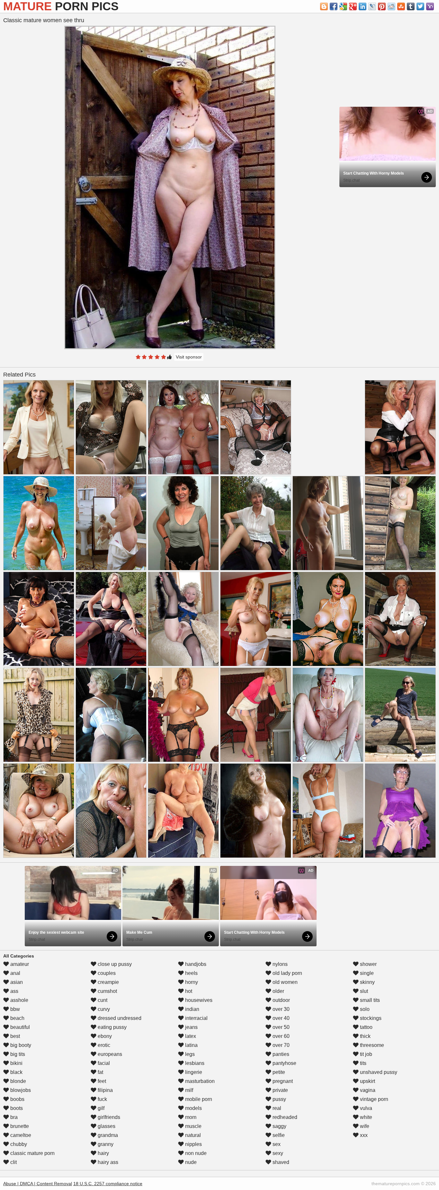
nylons (279, 964)
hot (188, 991)
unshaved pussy (378, 1072)
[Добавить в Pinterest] (382, 6)
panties (280, 1054)
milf (188, 1090)
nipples (193, 1144)
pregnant (282, 1081)
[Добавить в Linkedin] (362, 6)
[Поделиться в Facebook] (333, 6)
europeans (109, 1054)
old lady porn (286, 973)
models (193, 1108)
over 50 (280, 1027)
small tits (369, 1000)
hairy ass (107, 1162)
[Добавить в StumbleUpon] (401, 6)
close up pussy (114, 964)
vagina (367, 1090)
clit (13, 1162)
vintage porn (373, 1099)
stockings (370, 1018)
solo (364, 1009)
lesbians (194, 1063)
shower (368, 964)
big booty (20, 1045)
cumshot (106, 991)
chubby (18, 1144)
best (14, 1036)
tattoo (365, 1027)
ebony (104, 1036)
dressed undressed (118, 1018)
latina (191, 1045)
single (366, 973)
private (279, 1090)
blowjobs (20, 1090)
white (365, 1117)
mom (190, 1117)
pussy (278, 1099)
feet (101, 1081)
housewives (198, 1000)
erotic (103, 1045)
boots (16, 1108)
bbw (14, 1009)
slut (363, 991)
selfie (278, 1135)
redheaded (284, 1117)
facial (103, 1063)
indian (191, 1009)
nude (190, 1162)
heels (191, 973)
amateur (19, 964)
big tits (17, 1054)
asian (16, 982)
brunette (19, 1126)
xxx (363, 1135)
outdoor (280, 1000)
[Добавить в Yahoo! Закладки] (430, 6)
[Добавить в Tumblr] (411, 6)
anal (14, 973)
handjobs (195, 964)
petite (278, 1072)
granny (104, 1144)
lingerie (193, 1072)
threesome (371, 1045)
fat (99, 1072)
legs (189, 1054)
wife (364, 1126)
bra (13, 1117)
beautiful (19, 1027)
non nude (195, 1153)
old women (284, 982)
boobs (16, 1099)
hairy (102, 1153)
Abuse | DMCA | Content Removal (37, 1183)
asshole (18, 1000)
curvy (103, 1009)
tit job (365, 1054)
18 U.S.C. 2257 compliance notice (107, 1183)
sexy (277, 1153)
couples (106, 973)
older (277, 991)
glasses (105, 1126)
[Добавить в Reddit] (391, 6)
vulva (365, 1108)
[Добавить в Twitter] (420, 6)
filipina (104, 1090)
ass (13, 991)
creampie (107, 982)
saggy (278, 1126)
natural (192, 1135)
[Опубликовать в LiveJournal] (372, 6)
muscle (193, 1126)
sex (276, 1144)
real (276, 1108)
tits (362, 1063)
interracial (196, 1018)
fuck (101, 1099)
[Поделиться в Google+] (353, 6)
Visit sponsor (189, 356)
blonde (17, 1081)
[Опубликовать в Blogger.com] (324, 6)
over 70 (280, 1045)
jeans (191, 1027)
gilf (100, 1108)
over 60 (280, 1036)
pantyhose (283, 1063)
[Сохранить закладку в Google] (343, 6)
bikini (15, 1063)
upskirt (367, 1081)
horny (191, 982)
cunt (101, 1000)
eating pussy (111, 1027)
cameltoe (20, 1135)
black (15, 1072)
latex (190, 1036)
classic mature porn (32, 1153)
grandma (107, 1135)
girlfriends (108, 1117)
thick (365, 1036)
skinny (367, 982)
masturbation (199, 1081)
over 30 (280, 1009)
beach (16, 1018)
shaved (280, 1162)
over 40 (280, 1018)
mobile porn (198, 1099)
